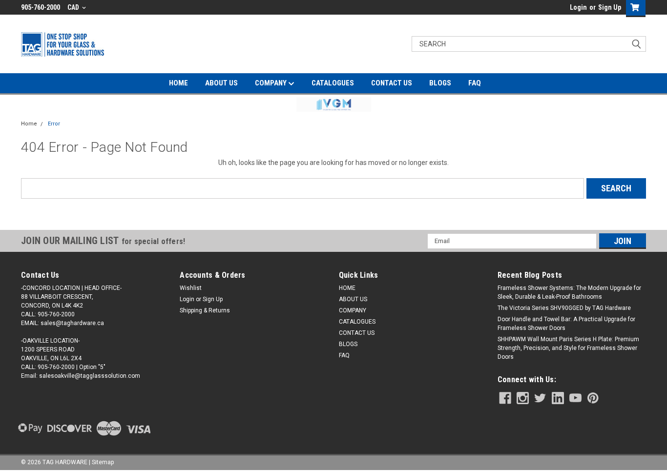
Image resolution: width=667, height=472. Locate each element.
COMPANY (271, 83)
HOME (178, 83)
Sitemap (103, 462)
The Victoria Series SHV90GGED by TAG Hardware (564, 308)
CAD (74, 7)
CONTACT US (391, 83)
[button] (333, 104)
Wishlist (191, 288)
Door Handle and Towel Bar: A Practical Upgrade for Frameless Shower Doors (566, 323)
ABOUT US (221, 83)
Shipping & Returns (205, 310)
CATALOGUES (333, 83)
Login (578, 7)
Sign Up (609, 7)
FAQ (474, 83)
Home (29, 124)
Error (54, 124)
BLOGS (440, 83)
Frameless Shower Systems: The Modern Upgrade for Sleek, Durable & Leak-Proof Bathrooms (569, 292)
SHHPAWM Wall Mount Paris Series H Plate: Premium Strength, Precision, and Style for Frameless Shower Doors (568, 348)
